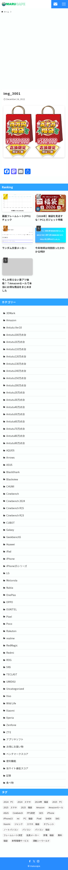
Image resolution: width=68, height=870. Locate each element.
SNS (8, 667)
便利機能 (11, 761)
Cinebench (12, 493)
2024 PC (8, 801)
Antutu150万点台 (16, 378)
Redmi (10, 652)
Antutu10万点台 (15, 342)
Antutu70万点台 (15, 428)
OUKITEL (11, 609)
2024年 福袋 (41, 801)
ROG (9, 660)
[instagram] (38, 861)
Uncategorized (15, 688)
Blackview (12, 479)
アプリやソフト (14, 739)
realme (10, 638)
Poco (9, 623)
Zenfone (11, 725)
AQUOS (10, 450)
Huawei (10, 544)
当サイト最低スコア (17, 768)
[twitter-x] (34, 861)
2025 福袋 (26, 807)
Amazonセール (56, 807)
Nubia (9, 587)
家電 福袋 (48, 835)
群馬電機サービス (20, 840)
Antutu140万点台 (16, 371)
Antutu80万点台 (15, 436)
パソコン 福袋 (42, 829)
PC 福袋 (28, 818)
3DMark (10, 313)
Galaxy (10, 529)
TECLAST (11, 674)
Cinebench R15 (15, 508)
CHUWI (10, 486)
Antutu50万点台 (15, 414)
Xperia (10, 717)
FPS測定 (31, 812)
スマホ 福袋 (33, 824)
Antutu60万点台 (15, 421)
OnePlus (11, 595)
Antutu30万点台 (15, 399)
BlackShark (13, 472)
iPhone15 (8, 818)
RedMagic (12, 645)
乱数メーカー (33, 835)
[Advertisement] (34, 51)
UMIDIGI (11, 681)
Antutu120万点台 (16, 356)
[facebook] (29, 861)
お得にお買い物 (14, 746)
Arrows (10, 457)
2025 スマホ (10, 807)
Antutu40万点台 (15, 407)
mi (18, 818)
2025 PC (57, 801)
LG (7, 573)
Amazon (11, 320)
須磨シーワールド (41, 840)
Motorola (11, 580)
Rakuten (11, 631)
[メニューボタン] (64, 4)
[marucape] (13, 4)
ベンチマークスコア (17, 754)
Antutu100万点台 (16, 334)
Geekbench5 (13, 537)
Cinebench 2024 (15, 501)
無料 (60, 835)
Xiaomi (10, 710)
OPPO (9, 602)
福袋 (5, 840)
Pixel (9, 616)
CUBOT (10, 522)
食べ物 (10, 782)
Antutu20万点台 (15, 392)
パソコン (26, 829)
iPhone (10, 558)
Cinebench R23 (15, 515)
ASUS (9, 464)
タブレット (49, 824)
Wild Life (11, 703)
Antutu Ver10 (14, 327)
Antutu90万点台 (15, 443)
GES (41, 812)
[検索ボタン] (55, 4)
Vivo (8, 696)
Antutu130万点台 (16, 363)
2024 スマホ (24, 801)
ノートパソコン (10, 829)
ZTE (8, 732)
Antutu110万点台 (16, 349)
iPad (8, 551)
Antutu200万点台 (16, 385)
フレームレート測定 (12, 835)
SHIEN (48, 818)
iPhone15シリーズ (16, 566)
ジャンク (18, 824)
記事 (8, 775)
